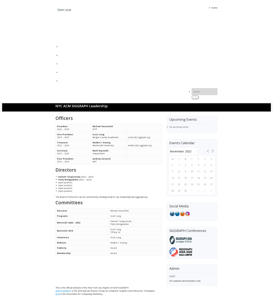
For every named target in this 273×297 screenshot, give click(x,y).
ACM (57, 293)
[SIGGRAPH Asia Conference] (180, 251)
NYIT (95, 129)
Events (214, 7)
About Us (63, 63)
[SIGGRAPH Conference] (180, 239)
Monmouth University (103, 145)
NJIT (95, 161)
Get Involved (65, 72)
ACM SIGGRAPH (63, 290)
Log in (172, 276)
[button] (195, 97)
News (61, 55)
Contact (62, 81)
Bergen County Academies (106, 137)
